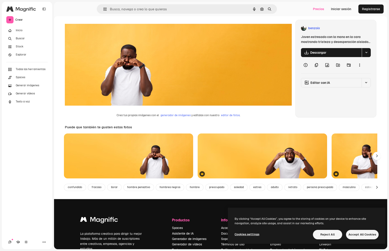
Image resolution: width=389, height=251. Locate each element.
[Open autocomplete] (103, 9)
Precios (318, 9)
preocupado (216, 187)
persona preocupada (320, 187)
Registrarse (371, 9)
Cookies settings (247, 234)
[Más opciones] (359, 65)
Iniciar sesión (341, 9)
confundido (75, 187)
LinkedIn (325, 244)
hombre (195, 187)
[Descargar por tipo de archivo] (366, 52)
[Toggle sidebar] (44, 9)
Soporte (226, 239)
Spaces (177, 228)
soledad (239, 187)
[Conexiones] (10, 242)
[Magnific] (99, 220)
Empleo (275, 244)
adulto (275, 187)
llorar (114, 187)
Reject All (327, 234)
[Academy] (18, 242)
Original (93, 28)
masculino (349, 187)
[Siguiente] (377, 155)
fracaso (97, 187)
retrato (292, 187)
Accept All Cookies (362, 234)
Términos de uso (232, 244)
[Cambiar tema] (26, 242)
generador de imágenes (176, 115)
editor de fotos (230, 115)
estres (257, 187)
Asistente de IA (183, 233)
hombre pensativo (138, 187)
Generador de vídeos (187, 244)
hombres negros (170, 187)
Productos (181, 220)
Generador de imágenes (189, 239)
